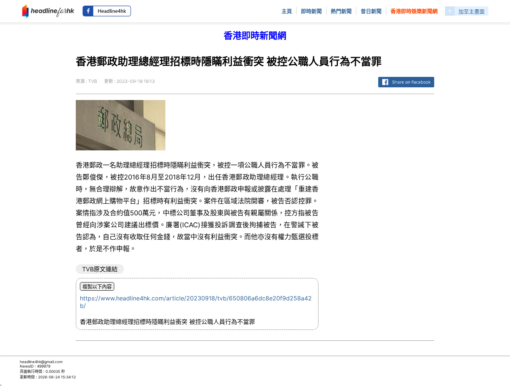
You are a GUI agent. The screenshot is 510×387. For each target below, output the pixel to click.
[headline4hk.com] (48, 10)
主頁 (287, 11)
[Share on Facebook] (406, 87)
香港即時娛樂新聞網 (414, 11)
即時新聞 (311, 11)
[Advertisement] (382, 212)
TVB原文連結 (100, 269)
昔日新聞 (371, 11)
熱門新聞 (341, 11)
